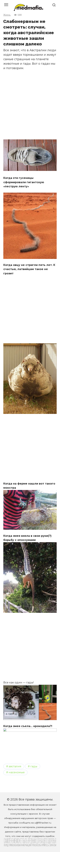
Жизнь (7, 15)
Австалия (15, 766)
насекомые (17, 772)
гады (33, 766)
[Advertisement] (30, 104)
